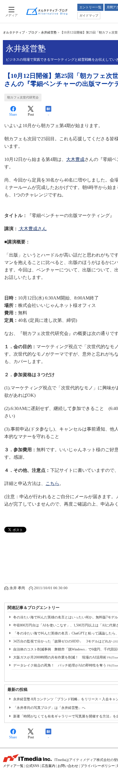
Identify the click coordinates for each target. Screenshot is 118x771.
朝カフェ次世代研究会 (23, 97)
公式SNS (32, 766)
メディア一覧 (13, 766)
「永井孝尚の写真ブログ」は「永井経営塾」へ (49, 708)
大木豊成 (75, 159)
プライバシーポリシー (97, 766)
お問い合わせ (68, 766)
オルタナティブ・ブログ (20, 32)
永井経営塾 (49, 32)
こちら (52, 483)
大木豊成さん (33, 228)
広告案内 (48, 766)
